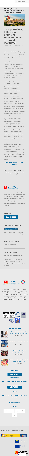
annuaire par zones (15, 402)
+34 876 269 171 (15, 400)
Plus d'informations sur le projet (14, 164)
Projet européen (14, 174)
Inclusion (15, 172)
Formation (8, 172)
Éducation (16, 170)
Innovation (7, 174)
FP (12, 172)
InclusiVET (21, 172)
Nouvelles (15, 45)
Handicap (10, 170)
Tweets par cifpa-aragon (10, 244)
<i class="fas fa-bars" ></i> (22, 1)
